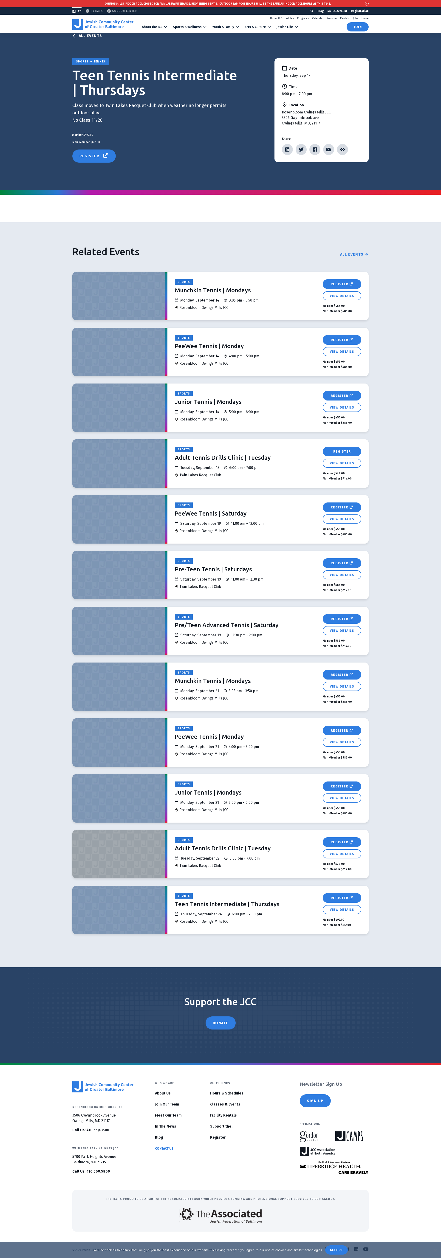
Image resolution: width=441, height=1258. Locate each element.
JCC (79, 11)
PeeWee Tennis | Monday (209, 346)
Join (358, 27)
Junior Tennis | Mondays (208, 401)
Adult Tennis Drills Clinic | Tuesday (223, 457)
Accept (336, 1250)
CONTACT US (164, 1149)
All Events (90, 36)
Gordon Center (124, 11)
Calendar (317, 18)
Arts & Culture (255, 27)
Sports (184, 282)
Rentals (345, 18)
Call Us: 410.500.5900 (91, 1171)
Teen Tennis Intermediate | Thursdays (227, 904)
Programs (303, 18)
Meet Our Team (168, 1115)
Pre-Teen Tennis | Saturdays (213, 569)
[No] (435, 1250)
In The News (165, 1126)
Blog (320, 11)
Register (332, 18)
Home (365, 18)
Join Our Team (167, 1104)
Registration (360, 11)
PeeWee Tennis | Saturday (211, 513)
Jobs (355, 18)
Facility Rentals (223, 1115)
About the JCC (152, 27)
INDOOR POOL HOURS (299, 3)
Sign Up (315, 1101)
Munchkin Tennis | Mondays (213, 290)
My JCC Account (337, 11)
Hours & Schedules (282, 18)
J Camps (97, 11)
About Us (163, 1093)
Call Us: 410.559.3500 (90, 1130)
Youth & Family (223, 27)
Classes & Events (225, 1104)
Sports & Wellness (187, 27)
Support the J (221, 1126)
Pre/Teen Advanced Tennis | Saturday (227, 625)
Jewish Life (285, 27)
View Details (342, 296)
